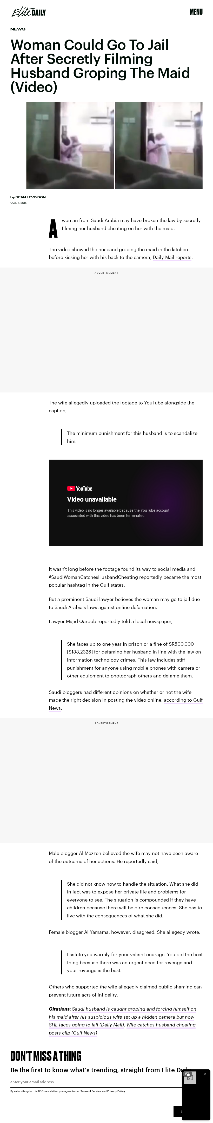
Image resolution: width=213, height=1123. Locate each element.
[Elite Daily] (28, 11)
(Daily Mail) (111, 1024)
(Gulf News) (83, 1033)
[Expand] (187, 1074)
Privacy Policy (116, 1091)
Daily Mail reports (172, 257)
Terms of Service (91, 1091)
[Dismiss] (205, 1074)
